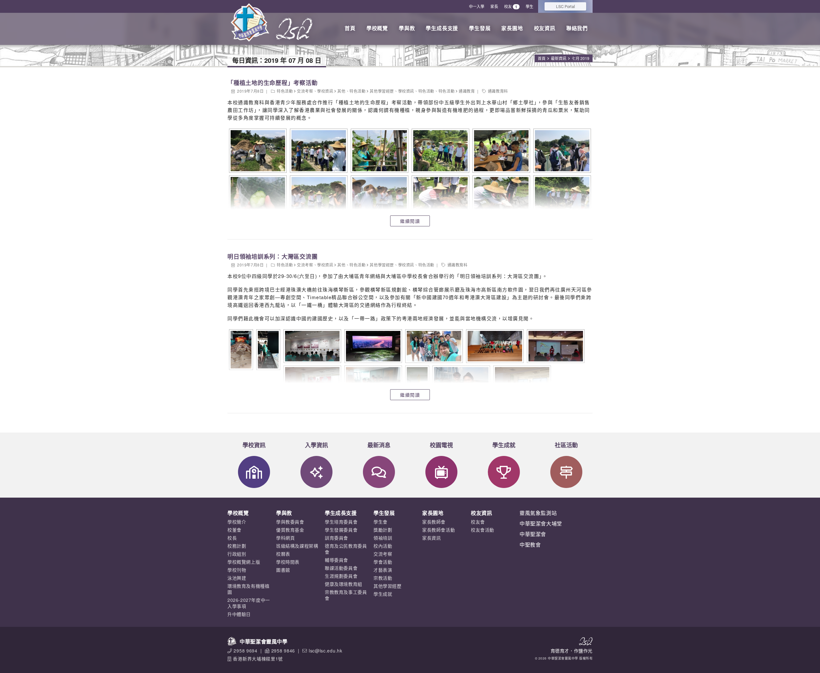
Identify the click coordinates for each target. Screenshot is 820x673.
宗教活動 (382, 578)
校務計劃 (236, 546)
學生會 (380, 521)
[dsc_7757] (521, 382)
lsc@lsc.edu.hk (325, 650)
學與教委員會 (290, 521)
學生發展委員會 (341, 529)
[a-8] (318, 197)
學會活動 (382, 562)
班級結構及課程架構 (297, 546)
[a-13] (561, 197)
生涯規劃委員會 (341, 576)
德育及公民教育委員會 (346, 549)
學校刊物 (236, 570)
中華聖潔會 (533, 534)
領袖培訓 (382, 537)
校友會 (478, 521)
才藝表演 (382, 570)
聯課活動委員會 (341, 568)
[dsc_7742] (460, 382)
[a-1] (257, 151)
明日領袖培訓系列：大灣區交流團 (272, 256)
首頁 (350, 28)
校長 (232, 537)
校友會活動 (482, 529)
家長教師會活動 (438, 529)
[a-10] (439, 197)
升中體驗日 (239, 614)
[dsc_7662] (555, 346)
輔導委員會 (336, 560)
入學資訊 (316, 445)
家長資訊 (431, 537)
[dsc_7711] (311, 382)
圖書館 (283, 570)
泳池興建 (236, 578)
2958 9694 (245, 650)
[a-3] (378, 151)
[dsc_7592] (240, 349)
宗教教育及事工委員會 (346, 595)
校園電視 (441, 445)
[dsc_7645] (433, 346)
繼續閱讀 (410, 221)
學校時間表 (287, 562)
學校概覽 (377, 28)
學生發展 (479, 28)
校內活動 (382, 546)
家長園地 (512, 28)
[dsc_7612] (267, 349)
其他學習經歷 (382, 91)
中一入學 (476, 6)
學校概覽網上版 (243, 562)
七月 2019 (580, 58)
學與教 (407, 28)
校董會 (234, 529)
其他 (341, 91)
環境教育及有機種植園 (248, 589)
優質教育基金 (290, 529)
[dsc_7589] (311, 346)
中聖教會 (530, 544)
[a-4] (439, 151)
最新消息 (378, 445)
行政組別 (236, 554)
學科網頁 (285, 537)
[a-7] (257, 197)
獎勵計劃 (382, 529)
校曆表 (283, 554)
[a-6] (561, 151)
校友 (510, 7)
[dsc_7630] (372, 346)
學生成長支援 (442, 28)
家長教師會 (434, 521)
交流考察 (305, 91)
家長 (494, 6)
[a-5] (500, 151)
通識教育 (467, 91)
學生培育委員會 (341, 521)
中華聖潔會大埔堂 (541, 523)
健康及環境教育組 (343, 584)
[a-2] (318, 151)
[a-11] (500, 197)
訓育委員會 (336, 537)
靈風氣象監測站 (538, 513)
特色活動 (285, 91)
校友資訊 (544, 28)
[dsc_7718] (372, 382)
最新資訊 (558, 58)
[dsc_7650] (494, 346)
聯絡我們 (577, 28)
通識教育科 (498, 91)
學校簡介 (236, 521)
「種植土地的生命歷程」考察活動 (272, 83)
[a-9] (378, 197)
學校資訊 (325, 91)
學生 (529, 6)
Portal (565, 6)
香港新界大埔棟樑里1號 (258, 658)
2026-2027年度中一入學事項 (248, 603)
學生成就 (503, 445)
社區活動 (566, 445)
